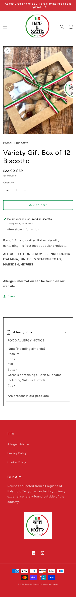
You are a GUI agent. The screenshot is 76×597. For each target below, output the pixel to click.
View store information (23, 229)
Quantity (8, 182)
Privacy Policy (17, 453)
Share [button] (11, 296)
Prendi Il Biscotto (32, 584)
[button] (5, 26)
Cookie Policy (16, 462)
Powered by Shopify (49, 584)
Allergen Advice (18, 444)
